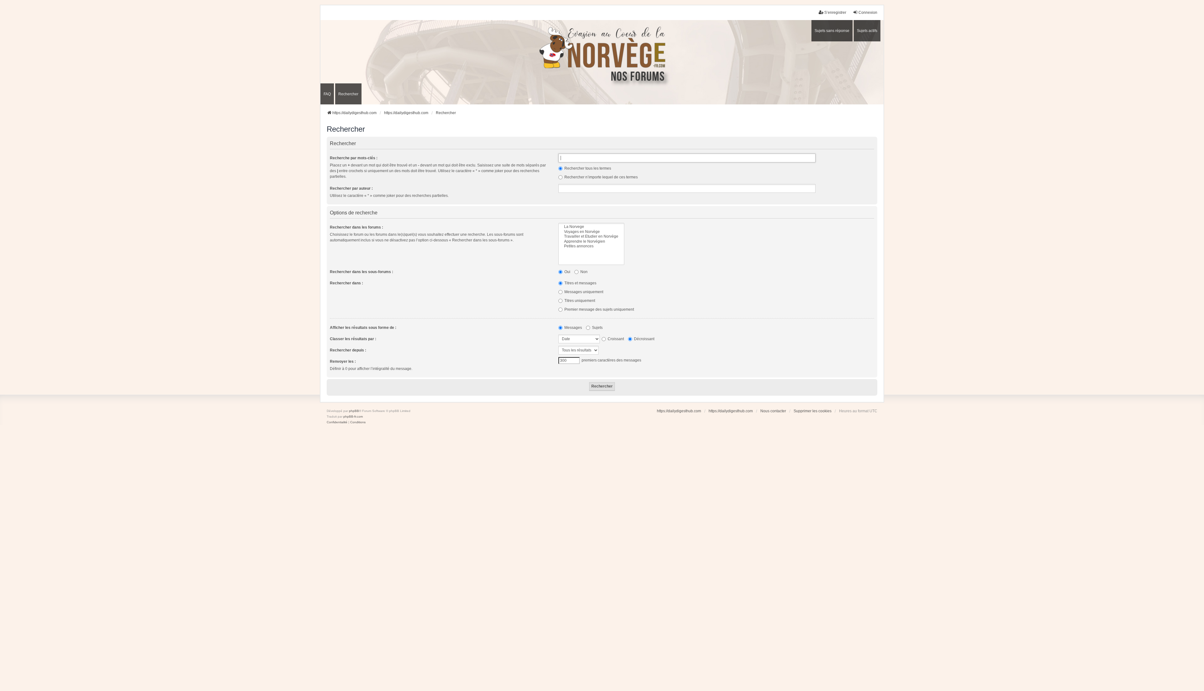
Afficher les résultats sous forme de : (363, 327)
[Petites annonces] (591, 246)
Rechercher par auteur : (351, 188)
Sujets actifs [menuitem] (867, 31)
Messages (572, 327)
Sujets (597, 327)
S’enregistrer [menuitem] (835, 12)
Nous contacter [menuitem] (773, 411)
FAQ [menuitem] (327, 94)
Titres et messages (579, 283)
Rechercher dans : (346, 283)
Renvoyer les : (343, 361)
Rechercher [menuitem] (348, 94)
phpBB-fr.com (353, 416)
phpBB (354, 411)
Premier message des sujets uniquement (598, 309)
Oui (566, 272)
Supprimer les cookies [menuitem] (813, 411)
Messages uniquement (583, 292)
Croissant (615, 339)
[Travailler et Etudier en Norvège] (591, 236)
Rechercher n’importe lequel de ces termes (600, 177)
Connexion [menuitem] (867, 12)
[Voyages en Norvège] (591, 231)
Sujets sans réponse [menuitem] (832, 31)
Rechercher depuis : (348, 350)
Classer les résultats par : (353, 339)
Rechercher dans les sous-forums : (361, 272)
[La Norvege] (591, 226)
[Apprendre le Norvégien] (591, 241)
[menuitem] (337, 422)
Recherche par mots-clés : (354, 158)
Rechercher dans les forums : (356, 227)
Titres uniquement (579, 300)
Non (583, 272)
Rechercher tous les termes (587, 168)
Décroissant (643, 339)
